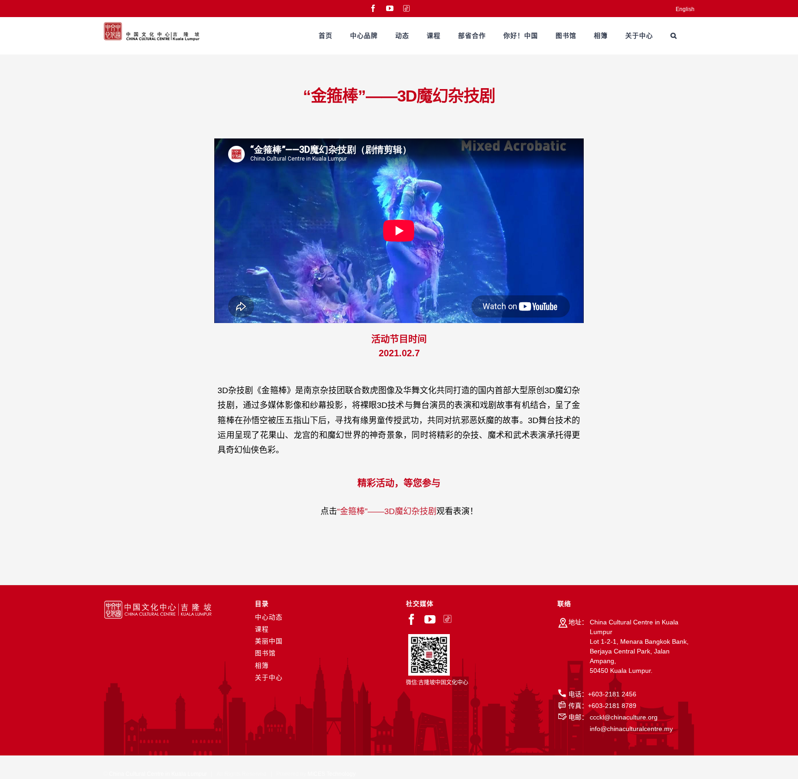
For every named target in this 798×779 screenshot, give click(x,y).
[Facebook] (411, 619)
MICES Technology (332, 774)
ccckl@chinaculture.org (624, 717)
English (685, 9)
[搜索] (674, 35)
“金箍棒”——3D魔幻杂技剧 (386, 511)
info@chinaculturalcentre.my (631, 728)
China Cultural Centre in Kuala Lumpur (158, 774)
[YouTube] (429, 619)
